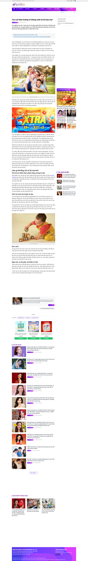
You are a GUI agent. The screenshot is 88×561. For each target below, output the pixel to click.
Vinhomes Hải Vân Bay (68, 23)
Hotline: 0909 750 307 (30, 0)
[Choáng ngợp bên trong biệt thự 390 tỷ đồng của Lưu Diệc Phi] (61, 126)
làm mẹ (28, 317)
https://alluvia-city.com (62, 21)
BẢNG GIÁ (58, 554)
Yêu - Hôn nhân (19, 8)
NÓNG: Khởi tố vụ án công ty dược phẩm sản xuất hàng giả (33, 510)
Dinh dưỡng (56, 8)
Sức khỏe (49, 8)
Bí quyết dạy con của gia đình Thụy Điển (31, 298)
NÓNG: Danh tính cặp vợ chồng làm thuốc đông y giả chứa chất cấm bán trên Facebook (40, 447)
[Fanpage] (67, 0)
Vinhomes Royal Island (62, 19)
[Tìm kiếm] (74, 12)
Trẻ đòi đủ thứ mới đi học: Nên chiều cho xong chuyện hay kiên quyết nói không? (32, 36)
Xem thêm (52, 305)
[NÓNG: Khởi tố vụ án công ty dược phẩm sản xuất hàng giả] (33, 503)
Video (71, 8)
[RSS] (73, 0)
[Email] (75, 0)
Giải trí (34, 8)
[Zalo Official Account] (69, 0)
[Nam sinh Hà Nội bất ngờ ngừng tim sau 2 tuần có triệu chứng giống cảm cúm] (48, 503)
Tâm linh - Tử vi (30, 352)
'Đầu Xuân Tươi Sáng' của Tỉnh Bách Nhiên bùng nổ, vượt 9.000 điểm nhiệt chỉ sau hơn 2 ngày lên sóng (40, 460)
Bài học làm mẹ (15, 22)
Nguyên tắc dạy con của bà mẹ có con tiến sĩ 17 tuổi (25, 34)
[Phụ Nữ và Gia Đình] (19, 4)
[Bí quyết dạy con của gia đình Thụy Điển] (17, 301)
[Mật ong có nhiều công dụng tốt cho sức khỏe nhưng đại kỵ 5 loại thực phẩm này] (71, 126)
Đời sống (27, 8)
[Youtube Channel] (71, 0)
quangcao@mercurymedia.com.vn (65, 552)
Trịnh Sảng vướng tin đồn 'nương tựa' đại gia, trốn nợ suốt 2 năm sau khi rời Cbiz (71, 119)
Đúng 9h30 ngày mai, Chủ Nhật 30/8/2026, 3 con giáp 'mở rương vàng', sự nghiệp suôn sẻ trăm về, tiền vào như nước (40, 374)
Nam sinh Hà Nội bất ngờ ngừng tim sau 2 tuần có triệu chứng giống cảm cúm (48, 511)
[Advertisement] (33, 285)
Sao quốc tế (30, 462)
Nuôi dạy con (64, 8)
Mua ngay (21, 338)
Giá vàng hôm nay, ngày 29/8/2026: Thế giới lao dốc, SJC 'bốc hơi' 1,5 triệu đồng (66, 107)
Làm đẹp (42, 8)
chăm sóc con (35, 317)
